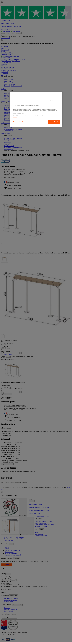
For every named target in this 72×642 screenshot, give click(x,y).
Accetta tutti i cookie (53, 121)
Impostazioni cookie (18, 121)
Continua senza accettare (55, 100)
